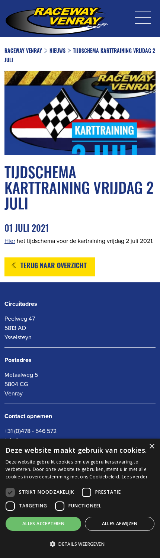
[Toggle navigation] (143, 16)
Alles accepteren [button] (43, 523)
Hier (9, 241)
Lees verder (135, 477)
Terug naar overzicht (53, 266)
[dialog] (80, 498)
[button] (80, 544)
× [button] (151, 446)
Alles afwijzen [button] (120, 523)
